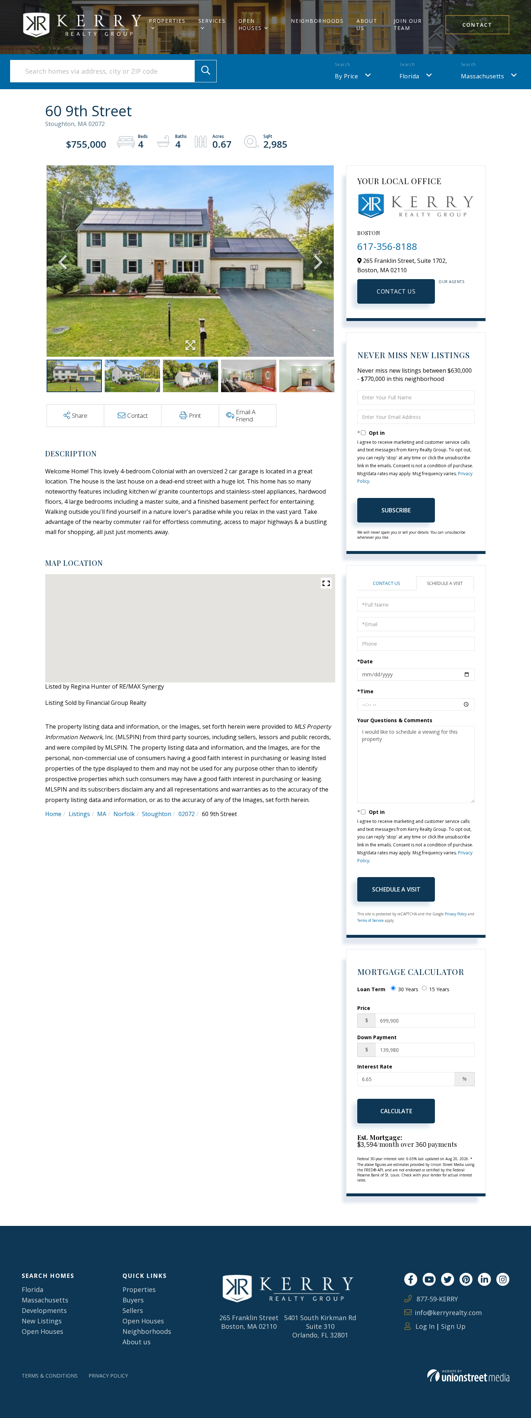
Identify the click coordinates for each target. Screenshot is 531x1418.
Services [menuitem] (212, 20)
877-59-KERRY (436, 1299)
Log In (424, 1326)
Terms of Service (370, 920)
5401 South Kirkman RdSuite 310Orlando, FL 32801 (320, 1326)
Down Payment (377, 1037)
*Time (365, 691)
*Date (365, 661)
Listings (79, 814)
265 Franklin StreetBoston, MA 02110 (249, 1322)
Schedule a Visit (445, 583)
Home (53, 814)
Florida (409, 76)
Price (363, 1008)
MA (101, 814)
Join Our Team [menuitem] (408, 24)
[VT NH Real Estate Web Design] (468, 1375)
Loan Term (371, 989)
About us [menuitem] (136, 1341)
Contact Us (396, 291)
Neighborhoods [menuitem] (317, 20)
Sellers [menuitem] (132, 1310)
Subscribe (396, 510)
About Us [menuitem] (367, 24)
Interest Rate (374, 1066)
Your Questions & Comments (394, 720)
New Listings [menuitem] (42, 1321)
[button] (205, 71)
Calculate (396, 1111)
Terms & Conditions (50, 1375)
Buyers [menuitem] (133, 1300)
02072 (186, 814)
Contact (477, 24)
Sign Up (453, 1326)
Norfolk (124, 814)
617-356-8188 (387, 246)
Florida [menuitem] (32, 1289)
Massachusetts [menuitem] (45, 1300)
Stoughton (156, 814)
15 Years (439, 989)
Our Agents (451, 281)
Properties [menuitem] (167, 20)
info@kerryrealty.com (448, 1312)
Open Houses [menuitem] (250, 24)
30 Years (408, 989)
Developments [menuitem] (44, 1310)
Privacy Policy (456, 913)
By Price (346, 76)
